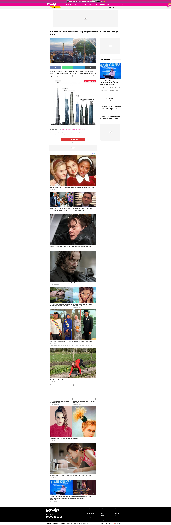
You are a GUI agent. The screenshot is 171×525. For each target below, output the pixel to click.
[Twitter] (110, 7)
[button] (119, 4)
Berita (54, 28)
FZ (107, 101)
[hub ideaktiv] (122, 4)
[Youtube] (114, 7)
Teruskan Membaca (73, 139)
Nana (52, 35)
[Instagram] (109, 7)
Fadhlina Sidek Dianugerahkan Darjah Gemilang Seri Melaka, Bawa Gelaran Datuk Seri (109, 82)
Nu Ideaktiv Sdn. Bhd (111, 523)
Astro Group (121, 523)
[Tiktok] (112, 7)
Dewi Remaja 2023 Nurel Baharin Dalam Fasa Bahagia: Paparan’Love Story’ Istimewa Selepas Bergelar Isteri (110, 108)
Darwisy (101, 85)
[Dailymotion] (115, 7)
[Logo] (52, 4)
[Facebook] (107, 7)
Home (51, 28)
